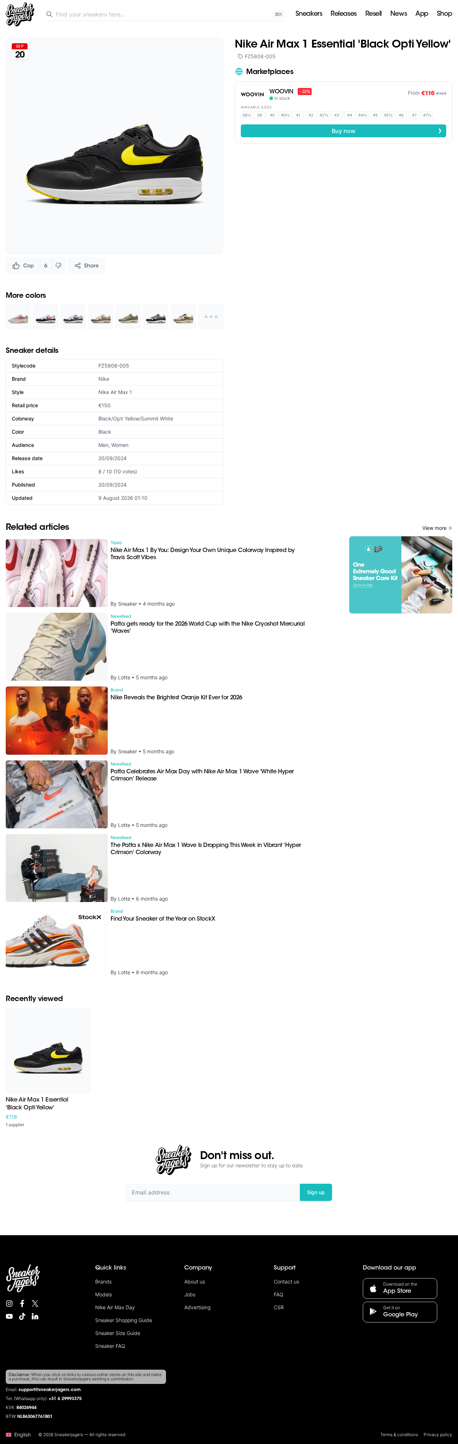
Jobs (189, 1294)
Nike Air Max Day (115, 1307)
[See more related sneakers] (211, 316)
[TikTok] (22, 1316)
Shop (444, 14)
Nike (103, 379)
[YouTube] (9, 1316)
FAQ (278, 1294)
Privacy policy (438, 1434)
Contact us (286, 1281)
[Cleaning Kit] (400, 574)
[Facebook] (22, 1303)
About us (194, 1281)
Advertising (197, 1307)
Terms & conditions (399, 1434)
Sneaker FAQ (110, 1346)
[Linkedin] (35, 1316)
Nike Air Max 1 (115, 392)
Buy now (387, 130)
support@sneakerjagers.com (50, 1390)
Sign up (316, 1192)
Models (103, 1294)
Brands (103, 1281)
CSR (279, 1307)
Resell (373, 14)
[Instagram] (9, 1303)
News (398, 14)
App (421, 14)
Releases (343, 14)
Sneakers (309, 14)
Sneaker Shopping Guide (123, 1320)
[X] (35, 1303)
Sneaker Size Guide (117, 1333)
